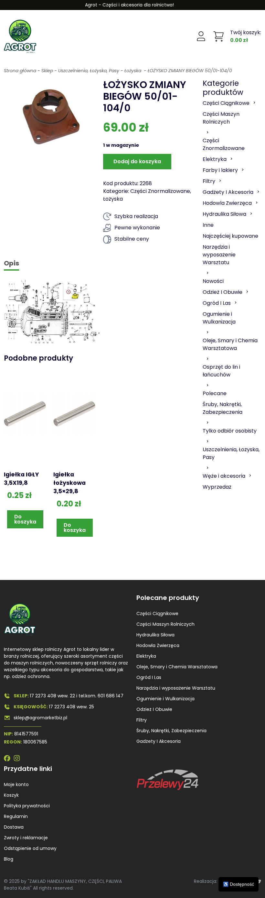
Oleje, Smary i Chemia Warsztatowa (176, 667)
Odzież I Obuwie (154, 709)
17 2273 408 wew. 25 (71, 706)
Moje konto (16, 784)
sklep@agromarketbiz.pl (40, 717)
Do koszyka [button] (25, 519)
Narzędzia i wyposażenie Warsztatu (175, 688)
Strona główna (20, 70)
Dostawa (14, 827)
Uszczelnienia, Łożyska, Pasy (88, 70)
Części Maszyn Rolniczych (165, 624)
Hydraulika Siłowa (155, 635)
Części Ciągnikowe (157, 613)
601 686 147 (110, 696)
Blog (8, 859)
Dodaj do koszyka (137, 161)
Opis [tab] (11, 263)
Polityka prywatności (27, 806)
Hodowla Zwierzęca (157, 645)
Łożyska (133, 70)
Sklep (47, 70)
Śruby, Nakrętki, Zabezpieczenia (171, 730)
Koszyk (11, 795)
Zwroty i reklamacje (26, 837)
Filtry (141, 720)
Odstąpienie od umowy (30, 848)
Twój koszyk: (245, 36)
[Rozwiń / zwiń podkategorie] (254, 102)
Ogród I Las (148, 677)
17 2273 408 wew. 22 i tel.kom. (64, 696)
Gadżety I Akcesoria (158, 741)
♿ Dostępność (238, 884)
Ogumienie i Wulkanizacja (165, 698)
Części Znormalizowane (160, 191)
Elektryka (146, 656)
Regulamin (16, 816)
